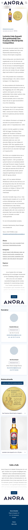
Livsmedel (18, 243)
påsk (12, 252)
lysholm (5, 258)
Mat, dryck (12, 243)
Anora (14, 522)
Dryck (22, 243)
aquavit (9, 252)
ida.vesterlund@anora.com (14, 368)
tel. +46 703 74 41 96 (14, 337)
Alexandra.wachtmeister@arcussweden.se (14, 234)
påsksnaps (16, 252)
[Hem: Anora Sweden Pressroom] (13, 3)
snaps (20, 252)
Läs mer (14, 296)
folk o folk (14, 524)
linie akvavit (13, 258)
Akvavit (5, 252)
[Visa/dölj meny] (2, 3)
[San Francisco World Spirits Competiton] (14, 398)
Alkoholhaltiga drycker (15, 245)
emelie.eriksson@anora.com (14, 335)
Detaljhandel (6, 243)
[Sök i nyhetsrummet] (26, 3)
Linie (8, 258)
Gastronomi (6, 245)
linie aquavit (20, 258)
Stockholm (5, 265)
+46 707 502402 (14, 370)
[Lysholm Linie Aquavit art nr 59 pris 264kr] (14, 433)
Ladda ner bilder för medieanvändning (12, 383)
